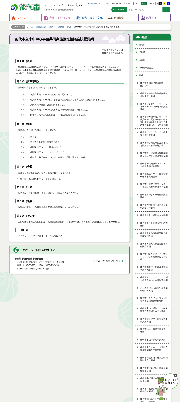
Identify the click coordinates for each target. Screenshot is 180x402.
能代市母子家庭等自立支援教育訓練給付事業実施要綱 (154, 144)
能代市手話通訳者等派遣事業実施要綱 (154, 379)
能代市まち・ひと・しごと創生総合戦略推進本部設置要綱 (154, 278)
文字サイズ (128, 3)
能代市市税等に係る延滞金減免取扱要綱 (154, 369)
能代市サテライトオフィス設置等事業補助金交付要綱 (154, 299)
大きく (136, 3)
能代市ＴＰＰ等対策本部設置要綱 (154, 224)
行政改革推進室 (146, 68)
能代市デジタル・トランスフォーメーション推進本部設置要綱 (154, 106)
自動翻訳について (96, 3)
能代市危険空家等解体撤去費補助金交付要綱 (154, 94)
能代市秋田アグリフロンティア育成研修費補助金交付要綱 (154, 185)
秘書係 (142, 44)
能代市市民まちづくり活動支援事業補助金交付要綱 (154, 348)
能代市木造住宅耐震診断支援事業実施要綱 (154, 234)
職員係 (142, 60)
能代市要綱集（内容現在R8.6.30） (151, 84)
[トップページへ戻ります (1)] (25, 7)
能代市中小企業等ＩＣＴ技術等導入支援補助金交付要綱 (154, 309)
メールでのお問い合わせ (107, 260)
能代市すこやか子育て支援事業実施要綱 (154, 320)
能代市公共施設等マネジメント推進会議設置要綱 (154, 164)
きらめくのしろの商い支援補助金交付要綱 (154, 289)
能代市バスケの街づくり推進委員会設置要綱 (154, 133)
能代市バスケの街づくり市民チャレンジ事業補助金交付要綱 (154, 257)
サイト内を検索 (118, 10)
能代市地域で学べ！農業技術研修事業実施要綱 (154, 175)
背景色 (151, 3)
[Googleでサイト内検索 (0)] (166, 9)
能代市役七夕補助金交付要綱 (154, 215)
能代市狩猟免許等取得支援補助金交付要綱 (154, 390)
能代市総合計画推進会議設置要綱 (154, 195)
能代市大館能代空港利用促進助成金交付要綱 (154, 206)
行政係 (142, 52)
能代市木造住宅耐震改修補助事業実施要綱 (154, 268)
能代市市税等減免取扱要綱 (153, 339)
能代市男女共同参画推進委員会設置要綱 (154, 245)
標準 (143, 3)
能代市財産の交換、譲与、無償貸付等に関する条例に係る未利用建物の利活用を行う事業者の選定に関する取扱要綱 (154, 121)
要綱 (144, 37)
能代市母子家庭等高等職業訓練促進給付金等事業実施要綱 (154, 154)
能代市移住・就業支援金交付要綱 (154, 330)
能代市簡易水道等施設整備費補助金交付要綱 (154, 359)
